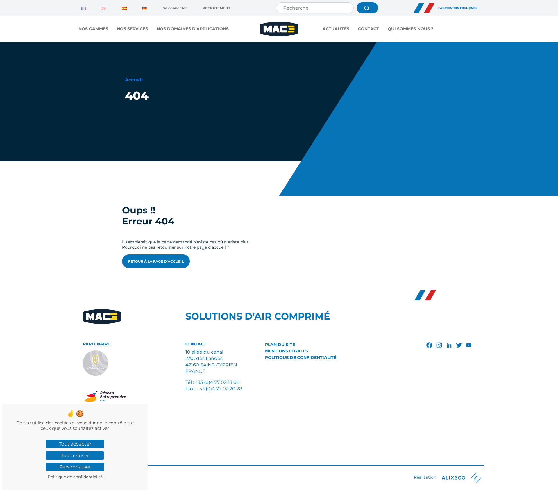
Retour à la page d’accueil (156, 261)
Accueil (134, 80)
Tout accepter (75, 444)
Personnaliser (75, 467)
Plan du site (280, 344)
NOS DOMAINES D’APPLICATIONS (193, 28)
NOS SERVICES (132, 28)
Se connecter (175, 8)
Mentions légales (286, 351)
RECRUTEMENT (216, 8)
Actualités (336, 28)
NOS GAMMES (93, 28)
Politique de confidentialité (300, 357)
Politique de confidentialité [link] (75, 477)
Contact (368, 28)
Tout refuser (75, 455)
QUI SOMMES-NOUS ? (410, 28)
